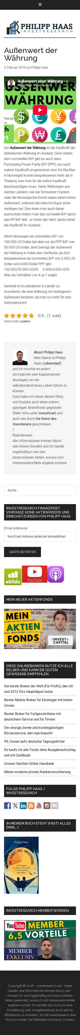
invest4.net (47, 413)
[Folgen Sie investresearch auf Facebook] (7, 805)
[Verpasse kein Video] (39, 805)
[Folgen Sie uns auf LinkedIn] (23, 805)
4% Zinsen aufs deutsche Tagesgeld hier (34, 741)
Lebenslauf (52, 363)
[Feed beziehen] (31, 805)
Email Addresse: (16, 528)
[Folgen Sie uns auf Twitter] (15, 805)
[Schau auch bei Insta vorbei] (47, 805)
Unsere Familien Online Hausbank (29, 764)
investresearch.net (40, 27)
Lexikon (25, 321)
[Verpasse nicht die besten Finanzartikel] (54, 805)
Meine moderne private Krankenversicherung (37, 772)
